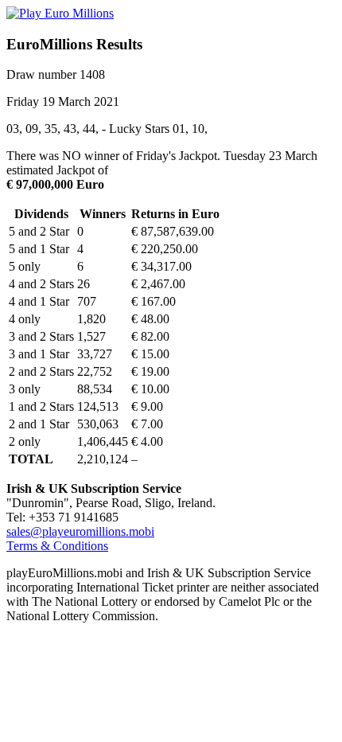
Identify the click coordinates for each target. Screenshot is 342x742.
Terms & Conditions (57, 546)
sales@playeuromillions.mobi (80, 531)
